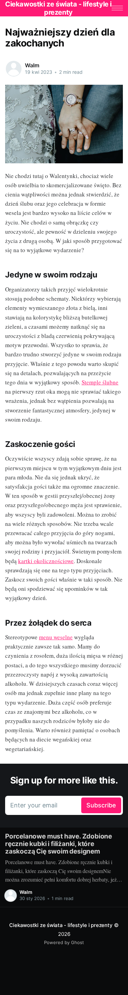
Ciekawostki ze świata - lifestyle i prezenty (60, 925)
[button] (117, 8)
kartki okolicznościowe (46, 561)
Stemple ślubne (100, 382)
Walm (32, 65)
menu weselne (56, 637)
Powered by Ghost (64, 942)
